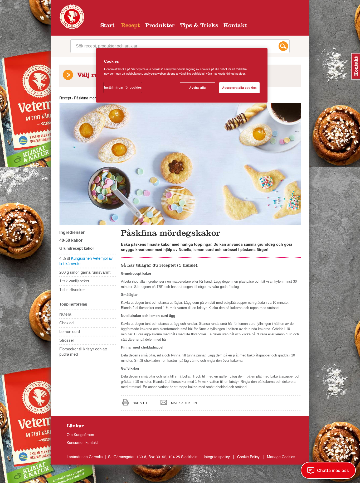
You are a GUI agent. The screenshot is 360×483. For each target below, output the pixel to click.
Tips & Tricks (199, 26)
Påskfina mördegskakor (93, 97)
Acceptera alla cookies (239, 87)
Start (107, 26)
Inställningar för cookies (123, 87)
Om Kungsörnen (80, 434)
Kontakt (235, 26)
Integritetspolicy (217, 456)
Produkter (160, 26)
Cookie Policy (248, 456)
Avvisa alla (197, 87)
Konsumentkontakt (82, 442)
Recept (130, 26)
